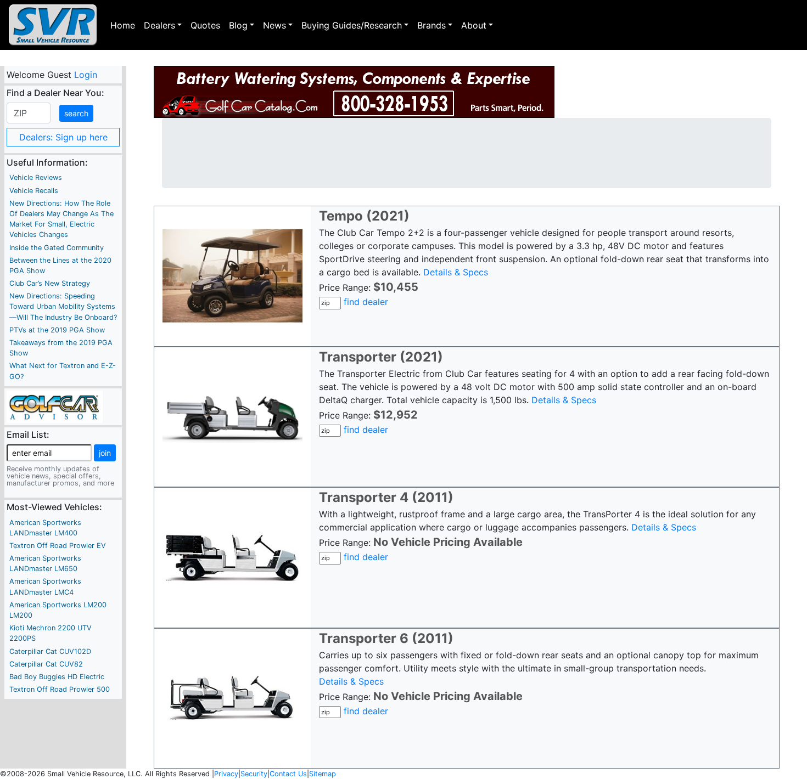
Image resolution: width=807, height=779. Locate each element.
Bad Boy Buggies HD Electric (56, 677)
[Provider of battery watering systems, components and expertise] (354, 92)
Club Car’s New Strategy (49, 283)
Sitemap (322, 774)
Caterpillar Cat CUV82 (46, 664)
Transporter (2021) (381, 357)
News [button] (274, 25)
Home (122, 25)
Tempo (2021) (364, 216)
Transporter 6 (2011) (386, 638)
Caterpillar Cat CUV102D (50, 651)
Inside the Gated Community (56, 248)
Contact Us (288, 774)
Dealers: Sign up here (63, 137)
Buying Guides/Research (351, 25)
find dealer (366, 301)
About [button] (473, 25)
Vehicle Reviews (35, 177)
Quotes (205, 25)
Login (85, 74)
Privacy (226, 774)
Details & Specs (455, 272)
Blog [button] (238, 25)
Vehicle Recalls (33, 191)
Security (253, 774)
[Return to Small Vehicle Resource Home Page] (53, 25)
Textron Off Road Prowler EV (57, 545)
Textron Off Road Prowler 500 (59, 689)
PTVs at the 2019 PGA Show (57, 330)
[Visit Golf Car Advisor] (55, 405)
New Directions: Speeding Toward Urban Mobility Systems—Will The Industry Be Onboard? (63, 306)
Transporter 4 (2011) (386, 497)
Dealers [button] (159, 25)
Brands (431, 25)
